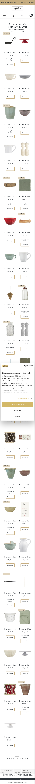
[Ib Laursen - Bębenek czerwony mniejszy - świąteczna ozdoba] (10, 689)
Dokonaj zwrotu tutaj (6, 771)
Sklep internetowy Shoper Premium (17, 782)
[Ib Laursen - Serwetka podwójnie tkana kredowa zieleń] (25, 185)
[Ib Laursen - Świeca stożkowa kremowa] (25, 581)
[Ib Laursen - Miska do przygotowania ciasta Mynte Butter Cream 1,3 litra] (10, 77)
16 (20, 758)
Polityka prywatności (26, 771)
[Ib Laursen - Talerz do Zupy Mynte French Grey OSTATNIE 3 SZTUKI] (25, 77)
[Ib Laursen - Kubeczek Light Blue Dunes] (10, 113)
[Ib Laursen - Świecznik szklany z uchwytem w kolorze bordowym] (25, 293)
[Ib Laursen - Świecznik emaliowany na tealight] (10, 617)
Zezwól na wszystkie (17, 404)
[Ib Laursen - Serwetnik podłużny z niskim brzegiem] (25, 221)
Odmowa (17, 416)
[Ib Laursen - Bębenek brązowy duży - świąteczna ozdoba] (10, 437)
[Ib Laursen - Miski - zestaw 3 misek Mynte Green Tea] (10, 545)
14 (13, 758)
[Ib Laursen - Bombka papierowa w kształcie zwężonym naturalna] (10, 293)
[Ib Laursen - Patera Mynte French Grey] (25, 653)
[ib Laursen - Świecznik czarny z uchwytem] (10, 41)
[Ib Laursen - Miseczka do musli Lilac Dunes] (25, 113)
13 (11, 758)
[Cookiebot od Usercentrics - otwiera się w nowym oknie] (25, 366)
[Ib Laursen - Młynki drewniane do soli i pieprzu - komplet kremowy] (25, 149)
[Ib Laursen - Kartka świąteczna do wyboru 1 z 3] (25, 437)
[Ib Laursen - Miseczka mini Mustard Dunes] (10, 509)
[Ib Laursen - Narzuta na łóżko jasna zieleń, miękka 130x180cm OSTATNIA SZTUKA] (25, 617)
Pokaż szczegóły (23, 398)
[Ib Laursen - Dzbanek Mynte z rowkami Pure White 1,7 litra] (25, 545)
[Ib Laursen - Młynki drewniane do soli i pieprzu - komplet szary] (25, 329)
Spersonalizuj (16, 410)
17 (23, 758)
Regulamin (17, 773)
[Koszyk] (30, 16)
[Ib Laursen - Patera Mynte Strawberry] (25, 41)
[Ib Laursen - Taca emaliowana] (10, 581)
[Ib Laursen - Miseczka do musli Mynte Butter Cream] (10, 653)
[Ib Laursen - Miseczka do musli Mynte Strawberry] (10, 221)
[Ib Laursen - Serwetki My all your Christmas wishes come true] (25, 509)
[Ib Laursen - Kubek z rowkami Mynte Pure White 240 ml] (25, 257)
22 (27, 758)
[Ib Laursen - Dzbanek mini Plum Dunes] (25, 689)
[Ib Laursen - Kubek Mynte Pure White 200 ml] (10, 149)
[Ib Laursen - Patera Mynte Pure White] (10, 725)
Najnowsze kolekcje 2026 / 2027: (17, 2)
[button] (4, 16)
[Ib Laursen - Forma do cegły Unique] (10, 185)
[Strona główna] (17, 8)
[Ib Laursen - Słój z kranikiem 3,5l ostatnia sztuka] (10, 329)
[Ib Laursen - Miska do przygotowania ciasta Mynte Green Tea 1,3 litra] (10, 257)
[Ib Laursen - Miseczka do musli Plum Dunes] (25, 473)
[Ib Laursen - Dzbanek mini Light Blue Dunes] (10, 473)
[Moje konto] (22, 17)
